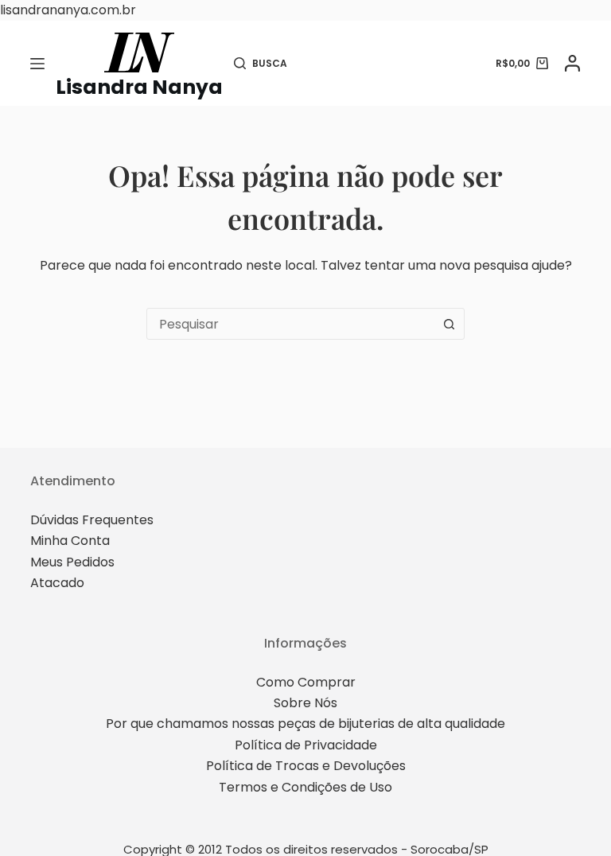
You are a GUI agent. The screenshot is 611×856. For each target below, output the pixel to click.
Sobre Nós (305, 703)
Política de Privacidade (306, 745)
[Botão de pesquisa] (449, 324)
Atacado (57, 583)
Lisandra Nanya (139, 87)
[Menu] (37, 63)
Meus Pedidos (72, 562)
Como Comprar (306, 682)
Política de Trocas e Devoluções (306, 766)
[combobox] (290, 324)
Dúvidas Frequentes (92, 520)
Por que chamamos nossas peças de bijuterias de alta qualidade (305, 723)
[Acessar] (572, 63)
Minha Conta (70, 540)
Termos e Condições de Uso (305, 787)
